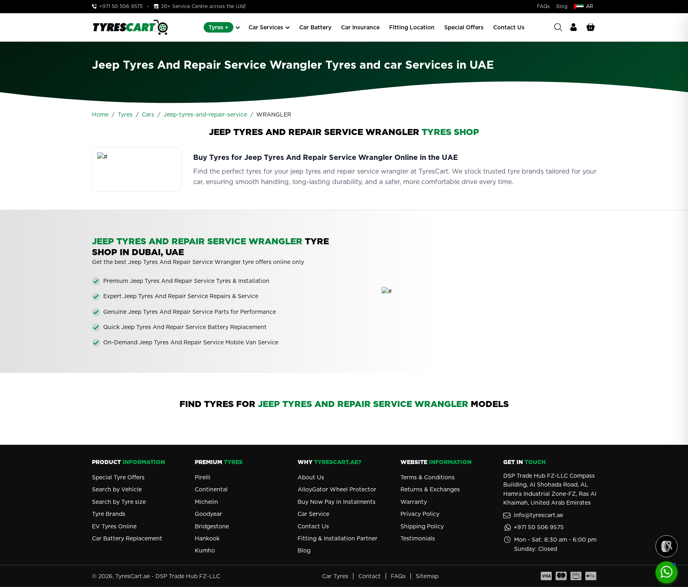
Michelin (206, 502)
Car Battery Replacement (127, 538)
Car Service (313, 514)
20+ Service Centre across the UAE (202, 6)
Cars (148, 114)
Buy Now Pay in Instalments (337, 502)
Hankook (207, 538)
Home (100, 114)
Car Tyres (335, 576)
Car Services (266, 27)
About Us (311, 477)
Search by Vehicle (117, 489)
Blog (562, 6)
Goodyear (208, 514)
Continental (211, 489)
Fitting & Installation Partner (338, 538)
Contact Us (509, 27)
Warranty (413, 502)
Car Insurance (360, 27)
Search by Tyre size (119, 502)
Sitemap (427, 576)
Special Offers (464, 27)
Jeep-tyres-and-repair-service (205, 114)
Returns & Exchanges (430, 489)
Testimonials (417, 538)
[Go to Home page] (130, 27)
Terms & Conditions (427, 477)
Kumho (205, 550)
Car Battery (315, 27)
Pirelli (202, 477)
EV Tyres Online (114, 526)
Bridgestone (212, 526)
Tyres (125, 114)
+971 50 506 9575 (121, 6)
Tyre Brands (108, 514)
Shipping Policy (422, 526)
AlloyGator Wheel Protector (337, 489)
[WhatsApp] (666, 572)
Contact (369, 576)
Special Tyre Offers (118, 477)
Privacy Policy (419, 514)
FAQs (543, 6)
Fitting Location (412, 27)
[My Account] (573, 27)
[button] (666, 546)
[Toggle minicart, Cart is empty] (590, 27)
